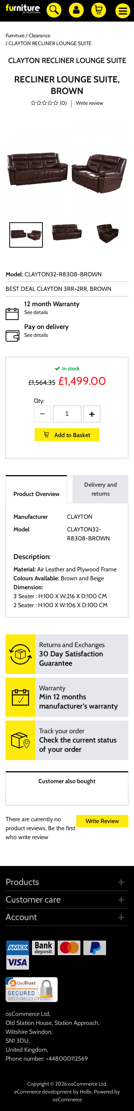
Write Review (102, 821)
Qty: (39, 400)
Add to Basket (71, 435)
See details (36, 312)
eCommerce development (43, 1091)
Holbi (86, 1091)
